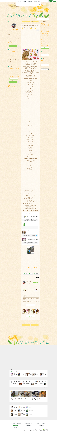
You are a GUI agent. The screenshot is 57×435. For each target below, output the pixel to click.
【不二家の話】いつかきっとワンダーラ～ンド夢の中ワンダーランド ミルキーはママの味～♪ (45, 28)
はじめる (16, 425)
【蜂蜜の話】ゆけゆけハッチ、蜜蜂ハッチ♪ (45, 43)
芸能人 (16, 371)
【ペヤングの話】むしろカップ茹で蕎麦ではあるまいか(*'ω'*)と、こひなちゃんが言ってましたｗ (26, 21)
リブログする (36, 273)
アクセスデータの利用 (35, 430)
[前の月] (11, 51)
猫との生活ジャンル (13, 371)
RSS (9, 85)
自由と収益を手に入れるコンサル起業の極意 (13, 68)
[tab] (13, 371)
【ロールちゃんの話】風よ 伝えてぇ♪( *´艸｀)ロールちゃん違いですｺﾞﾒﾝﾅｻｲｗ (35, 21)
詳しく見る (28, 425)
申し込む (41, 425)
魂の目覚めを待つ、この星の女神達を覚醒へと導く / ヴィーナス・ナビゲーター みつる (13, 71)
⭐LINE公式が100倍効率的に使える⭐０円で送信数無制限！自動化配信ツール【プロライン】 (14, 73)
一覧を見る (13, 78)
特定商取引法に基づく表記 (42, 430)
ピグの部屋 (15, 30)
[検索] (48, 19)
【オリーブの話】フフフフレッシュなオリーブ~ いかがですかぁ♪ (45, 25)
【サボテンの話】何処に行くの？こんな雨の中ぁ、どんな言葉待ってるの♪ (45, 39)
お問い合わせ (27, 430)
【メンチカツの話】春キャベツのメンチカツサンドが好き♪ (45, 45)
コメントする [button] (31, 273)
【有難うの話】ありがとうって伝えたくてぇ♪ (45, 41)
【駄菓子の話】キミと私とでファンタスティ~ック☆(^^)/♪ (45, 34)
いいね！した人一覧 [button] (37, 275)
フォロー (35, 282)
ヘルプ (47, 430)
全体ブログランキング (10, 38)
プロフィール (12, 30)
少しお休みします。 (43, 23)
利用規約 (31, 430)
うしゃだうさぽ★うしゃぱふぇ (13, 29)
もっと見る (30, 316)
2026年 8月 (13, 51)
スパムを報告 (23, 430)
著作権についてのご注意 (12, 86)
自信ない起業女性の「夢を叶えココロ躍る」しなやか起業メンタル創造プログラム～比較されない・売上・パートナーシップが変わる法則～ (13, 76)
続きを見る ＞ (18, 35)
